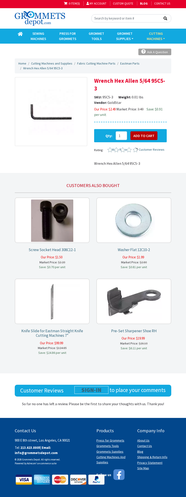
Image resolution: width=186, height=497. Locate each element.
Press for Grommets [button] (67, 36)
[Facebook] (119, 474)
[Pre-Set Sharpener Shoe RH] (134, 301)
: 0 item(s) (73, 3)
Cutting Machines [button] (155, 36)
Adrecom (31, 463)
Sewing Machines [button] (38, 36)
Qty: (108, 135)
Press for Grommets (110, 440)
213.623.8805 (30, 447)
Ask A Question (157, 52)
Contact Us (162, 3)
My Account (97, 3)
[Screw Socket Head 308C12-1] (52, 220)
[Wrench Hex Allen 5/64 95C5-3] (51, 111)
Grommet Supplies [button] (124, 36)
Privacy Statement (149, 463)
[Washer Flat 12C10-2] (134, 220)
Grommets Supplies (109, 452)
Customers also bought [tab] (93, 185)
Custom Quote (123, 3)
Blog (140, 452)
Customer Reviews (151, 149)
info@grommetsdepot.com (36, 453)
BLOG (144, 3)
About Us (143, 440)
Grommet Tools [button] (96, 36)
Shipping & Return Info (152, 457)
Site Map (143, 468)
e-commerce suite (47, 463)
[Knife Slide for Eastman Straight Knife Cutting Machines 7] (52, 301)
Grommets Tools (107, 446)
